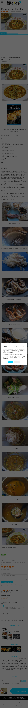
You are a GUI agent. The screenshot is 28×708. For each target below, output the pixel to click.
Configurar (17, 362)
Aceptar (10, 362)
